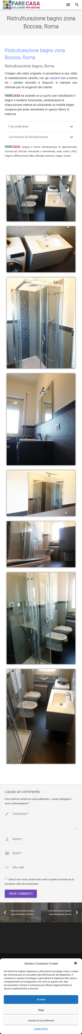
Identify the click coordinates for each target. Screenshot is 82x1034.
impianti (54, 78)
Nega (41, 1010)
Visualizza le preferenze (41, 1020)
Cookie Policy (41, 1028)
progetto (46, 95)
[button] (76, 963)
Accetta (41, 999)
